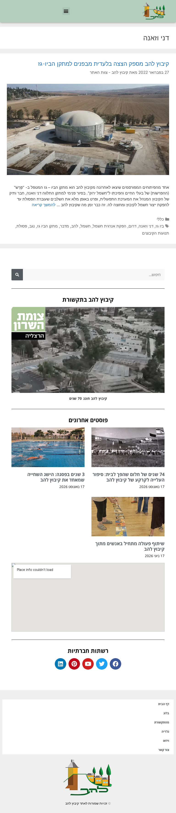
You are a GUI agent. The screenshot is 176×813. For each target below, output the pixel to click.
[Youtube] (88, 664)
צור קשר (163, 750)
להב (74, 226)
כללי (160, 219)
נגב (32, 226)
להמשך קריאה (43, 205)
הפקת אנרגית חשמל (109, 226)
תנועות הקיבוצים (155, 233)
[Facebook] (115, 664)
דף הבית (163, 704)
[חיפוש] (17, 274)
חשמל (85, 226)
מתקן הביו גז (47, 226)
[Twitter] (101, 664)
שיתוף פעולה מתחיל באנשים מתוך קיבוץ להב (130, 546)
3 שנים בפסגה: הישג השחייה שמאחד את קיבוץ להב (56, 477)
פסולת (21, 226)
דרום (132, 226)
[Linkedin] (60, 664)
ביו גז (160, 226)
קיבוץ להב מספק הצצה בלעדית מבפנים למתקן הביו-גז (103, 63)
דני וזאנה (146, 226)
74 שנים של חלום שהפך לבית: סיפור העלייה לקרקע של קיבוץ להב (129, 477)
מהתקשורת (161, 722)
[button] (66, 11)
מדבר (64, 226)
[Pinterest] (74, 664)
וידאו (166, 741)
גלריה (165, 731)
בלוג (166, 713)
